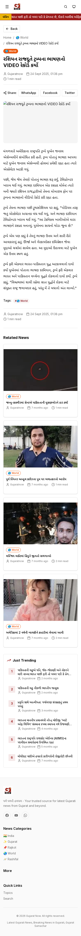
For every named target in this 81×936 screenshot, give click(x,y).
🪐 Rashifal (10, 859)
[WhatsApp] (25, 815)
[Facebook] (7, 815)
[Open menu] (7, 6)
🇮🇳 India (8, 835)
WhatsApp (28, 93)
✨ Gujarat (10, 841)
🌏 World (9, 853)
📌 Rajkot (9, 847)
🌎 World (22, 37)
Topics (8, 892)
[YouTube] (16, 815)
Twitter (70, 93)
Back (14, 28)
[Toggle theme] (74, 6)
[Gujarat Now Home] (17, 6)
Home (7, 37)
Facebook (50, 93)
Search (8, 898)
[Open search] (65, 6)
